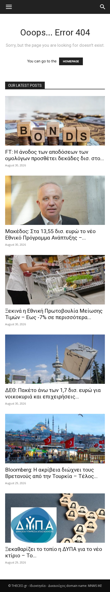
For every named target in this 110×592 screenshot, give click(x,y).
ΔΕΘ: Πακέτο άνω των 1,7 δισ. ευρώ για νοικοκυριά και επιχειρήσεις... (53, 393)
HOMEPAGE (71, 61)
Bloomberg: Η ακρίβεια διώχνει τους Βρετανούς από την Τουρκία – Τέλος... (51, 473)
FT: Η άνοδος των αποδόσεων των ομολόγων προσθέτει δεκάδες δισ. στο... (54, 155)
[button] (9, 7)
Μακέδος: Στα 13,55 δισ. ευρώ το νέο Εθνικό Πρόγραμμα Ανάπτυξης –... (50, 234)
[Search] (103, 7)
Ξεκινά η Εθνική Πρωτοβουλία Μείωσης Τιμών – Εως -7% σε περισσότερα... (54, 314)
